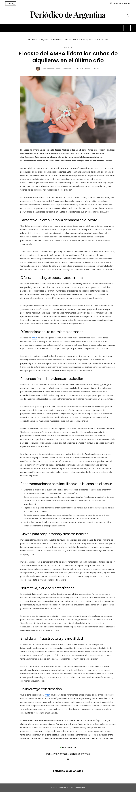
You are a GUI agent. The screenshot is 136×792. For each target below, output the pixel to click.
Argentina (68, 47)
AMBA (34, 337)
